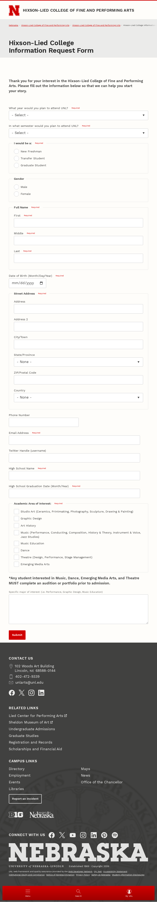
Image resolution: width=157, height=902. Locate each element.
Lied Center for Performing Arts (36, 716)
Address (19, 301)
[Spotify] (115, 835)
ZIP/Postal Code (25, 372)
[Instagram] (31, 693)
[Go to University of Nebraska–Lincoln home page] (14, 10)
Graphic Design (31, 518)
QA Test (98, 871)
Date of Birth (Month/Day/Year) (36, 275)
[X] (22, 693)
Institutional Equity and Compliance (27, 874)
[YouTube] (73, 835)
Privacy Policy (83, 874)
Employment (19, 775)
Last (22, 251)
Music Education (32, 543)
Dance (25, 550)
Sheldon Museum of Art (29, 722)
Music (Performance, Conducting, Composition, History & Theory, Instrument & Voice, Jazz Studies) (81, 534)
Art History (28, 525)
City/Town (21, 337)
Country (19, 390)
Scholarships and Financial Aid (35, 749)
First (23, 215)
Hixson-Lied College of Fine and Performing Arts (78, 10)
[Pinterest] (104, 835)
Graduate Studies (24, 736)
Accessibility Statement (115, 871)
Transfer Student (33, 158)
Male (24, 187)
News (85, 775)
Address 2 (21, 319)
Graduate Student (33, 165)
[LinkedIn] (41, 693)
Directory (17, 769)
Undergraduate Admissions (32, 729)
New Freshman (31, 151)
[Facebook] (12, 693)
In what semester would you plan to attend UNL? (49, 125)
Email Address (24, 432)
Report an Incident (25, 798)
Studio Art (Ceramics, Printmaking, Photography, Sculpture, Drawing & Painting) (77, 511)
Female (26, 193)
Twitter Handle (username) (27, 450)
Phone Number (19, 415)
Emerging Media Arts (35, 564)
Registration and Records (30, 742)
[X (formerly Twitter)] (62, 835)
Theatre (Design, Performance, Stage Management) (56, 557)
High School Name (27, 468)
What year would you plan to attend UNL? (44, 108)
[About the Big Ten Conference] (16, 815)
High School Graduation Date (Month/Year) (44, 486)
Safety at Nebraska (100, 874)
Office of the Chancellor (102, 782)
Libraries (16, 789)
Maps (85, 769)
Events (14, 782)
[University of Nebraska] (42, 815)
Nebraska (13, 25)
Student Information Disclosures (128, 874)
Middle (24, 233)
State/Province (24, 354)
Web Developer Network (80, 871)
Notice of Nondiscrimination (60, 874)
